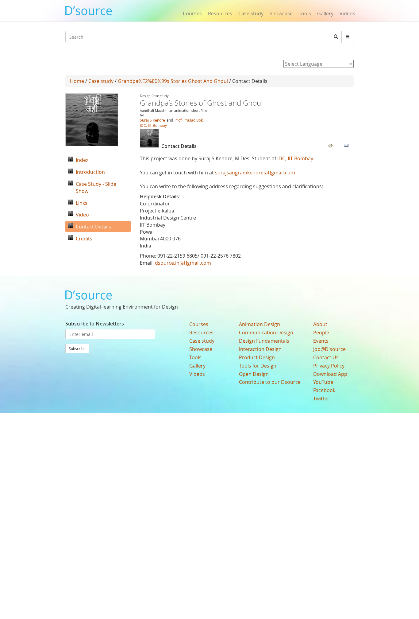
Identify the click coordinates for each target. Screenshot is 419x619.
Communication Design (266, 332)
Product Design (257, 357)
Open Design (254, 374)
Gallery (325, 13)
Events (321, 340)
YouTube (323, 382)
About (320, 324)
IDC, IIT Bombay (153, 125)
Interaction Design (260, 349)
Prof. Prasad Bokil (190, 120)
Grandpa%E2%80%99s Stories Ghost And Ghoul (173, 81)
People (321, 332)
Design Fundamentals (264, 340)
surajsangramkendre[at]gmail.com (255, 172)
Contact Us (326, 357)
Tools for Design (257, 365)
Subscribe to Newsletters (94, 323)
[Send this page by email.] (346, 145)
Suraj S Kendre (152, 120)
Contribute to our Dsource (270, 382)
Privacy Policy (328, 365)
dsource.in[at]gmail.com (183, 262)
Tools (305, 13)
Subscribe (77, 348)
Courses (192, 13)
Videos (347, 13)
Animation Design (259, 324)
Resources (220, 13)
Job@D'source (329, 349)
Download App (330, 374)
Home (77, 81)
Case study (250, 13)
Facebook (324, 390)
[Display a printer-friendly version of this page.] (330, 145)
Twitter (321, 398)
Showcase (281, 13)
